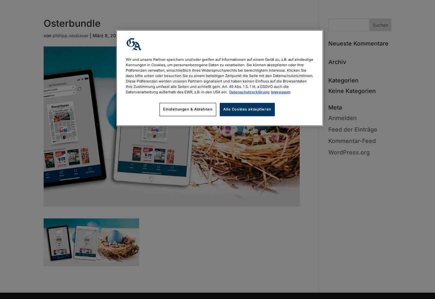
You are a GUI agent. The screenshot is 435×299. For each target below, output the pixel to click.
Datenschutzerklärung (249, 92)
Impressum (280, 92)
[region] (219, 78)
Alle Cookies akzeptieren (247, 109)
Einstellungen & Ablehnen (188, 109)
